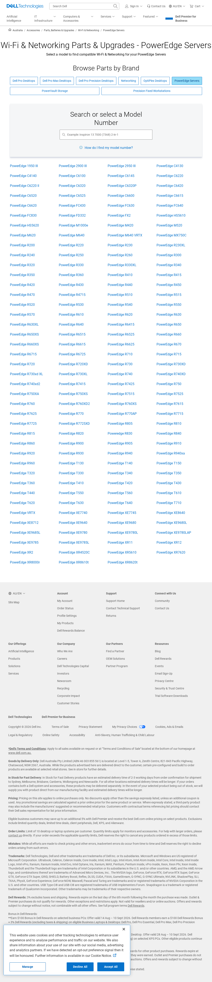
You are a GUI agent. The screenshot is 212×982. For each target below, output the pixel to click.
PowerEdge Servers (187, 80)
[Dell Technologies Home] (25, 6)
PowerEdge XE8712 (24, 523)
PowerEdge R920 (22, 453)
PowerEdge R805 (120, 424)
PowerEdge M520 (169, 225)
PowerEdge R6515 (72, 334)
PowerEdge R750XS (73, 394)
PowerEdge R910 (169, 443)
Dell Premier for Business (185, 18)
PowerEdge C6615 (170, 196)
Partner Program (117, 666)
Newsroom (64, 681)
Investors (63, 673)
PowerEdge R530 (71, 305)
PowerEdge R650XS (24, 334)
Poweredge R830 (120, 433)
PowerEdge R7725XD (74, 424)
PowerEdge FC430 (72, 206)
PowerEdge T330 (71, 473)
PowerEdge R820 (71, 433)
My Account (64, 600)
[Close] (123, 929)
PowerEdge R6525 (121, 334)
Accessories (33, 30)
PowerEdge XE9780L (123, 533)
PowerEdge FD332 (72, 215)
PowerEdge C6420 (170, 186)
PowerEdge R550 (169, 305)
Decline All (80, 966)
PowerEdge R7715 (170, 414)
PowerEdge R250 (71, 255)
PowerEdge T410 (71, 483)
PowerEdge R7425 (121, 384)
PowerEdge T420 (120, 483)
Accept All (111, 966)
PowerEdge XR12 (169, 542)
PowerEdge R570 (22, 315)
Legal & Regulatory (20, 735)
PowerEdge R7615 (170, 404)
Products (14, 658)
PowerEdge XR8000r (25, 562)
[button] (134, 6)
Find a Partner (115, 651)
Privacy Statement (90, 726)
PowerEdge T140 (120, 463)
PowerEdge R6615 (72, 344)
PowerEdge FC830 (23, 215)
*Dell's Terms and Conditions (27, 748)
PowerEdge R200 (22, 245)
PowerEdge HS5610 (171, 215)
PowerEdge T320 (22, 473)
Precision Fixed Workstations (151, 91)
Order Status (65, 608)
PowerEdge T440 (22, 493)
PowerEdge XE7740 (73, 513)
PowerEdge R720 (22, 364)
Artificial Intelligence (21, 651)
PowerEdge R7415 (72, 384)
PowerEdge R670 (169, 344)
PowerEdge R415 (169, 275)
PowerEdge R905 (120, 443)
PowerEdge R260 (120, 255)
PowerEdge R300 (169, 255)
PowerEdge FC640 (170, 206)
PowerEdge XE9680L (172, 523)
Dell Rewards (163, 658)
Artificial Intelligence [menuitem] (14, 18)
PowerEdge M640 (71, 235)
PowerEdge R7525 (170, 394)
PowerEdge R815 (22, 433)
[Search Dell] (115, 6)
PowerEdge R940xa (171, 453)
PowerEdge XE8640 (171, 513)
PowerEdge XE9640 (73, 523)
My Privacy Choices (125, 726)
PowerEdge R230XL (171, 245)
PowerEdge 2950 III (122, 166)
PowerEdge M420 (120, 225)
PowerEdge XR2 (21, 552)
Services (13, 673)
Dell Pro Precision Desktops (96, 80)
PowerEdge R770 (71, 414)
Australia (17, 30)
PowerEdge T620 (22, 503)
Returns (111, 615)
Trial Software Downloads (171, 695)
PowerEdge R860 (22, 443)
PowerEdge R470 (22, 295)
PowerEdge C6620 (23, 206)
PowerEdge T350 (169, 473)
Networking (128, 80)
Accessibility (77, 735)
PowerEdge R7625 (23, 414)
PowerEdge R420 (22, 285)
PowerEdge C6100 (72, 176)
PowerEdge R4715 (72, 295)
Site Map (13, 602)
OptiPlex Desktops (155, 80)
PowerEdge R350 (22, 275)
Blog (158, 651)
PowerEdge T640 (120, 503)
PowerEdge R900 (71, 443)
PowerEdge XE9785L (74, 542)
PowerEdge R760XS (122, 404)
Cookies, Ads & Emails (169, 726)
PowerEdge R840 (169, 433)
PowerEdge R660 (169, 334)
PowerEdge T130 (71, 463)
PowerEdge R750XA (24, 394)
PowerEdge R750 (169, 384)
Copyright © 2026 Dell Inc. (25, 726)
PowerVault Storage (55, 91)
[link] (156, 6)
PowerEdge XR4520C (74, 552)
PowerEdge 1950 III (24, 166)
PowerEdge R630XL (24, 324)
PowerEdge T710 (169, 503)
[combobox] (84, 6)
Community (162, 600)
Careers (62, 658)
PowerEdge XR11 (120, 542)
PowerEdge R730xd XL (26, 374)
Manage (27, 966)
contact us (15, 835)
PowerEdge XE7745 (122, 513)
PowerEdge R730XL (73, 374)
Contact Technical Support (123, 608)
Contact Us (162, 608)
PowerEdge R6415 (121, 324)
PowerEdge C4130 (170, 166)
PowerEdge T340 (120, 473)
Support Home (115, 600)
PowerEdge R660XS (24, 344)
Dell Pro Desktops (24, 80)
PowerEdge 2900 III (73, 166)
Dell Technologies (20, 717)
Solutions (14, 666)
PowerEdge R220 (71, 245)
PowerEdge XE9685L (25, 533)
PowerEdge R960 (22, 463)
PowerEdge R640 (71, 324)
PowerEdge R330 (71, 265)
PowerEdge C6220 (170, 176)
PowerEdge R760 (22, 404)
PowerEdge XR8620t (122, 562)
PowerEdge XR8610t (74, 562)
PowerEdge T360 (22, 483)
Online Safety (50, 735)
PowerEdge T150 (169, 463)
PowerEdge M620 (23, 235)
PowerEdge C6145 (121, 176)
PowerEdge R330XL (122, 265)
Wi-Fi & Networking (88, 30)
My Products (65, 623)
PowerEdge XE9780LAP (174, 533)
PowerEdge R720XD (73, 364)
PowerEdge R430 (71, 285)
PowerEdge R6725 (72, 354)
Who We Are (64, 651)
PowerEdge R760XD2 (74, 404)
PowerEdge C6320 (72, 186)
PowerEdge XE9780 (73, 533)
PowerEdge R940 (120, 453)
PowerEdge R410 (120, 275)
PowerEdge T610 (169, 493)
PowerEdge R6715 (23, 354)
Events (159, 666)
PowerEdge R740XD (171, 374)
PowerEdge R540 (120, 305)
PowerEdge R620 (120, 315)
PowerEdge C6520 (23, 196)
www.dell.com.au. (19, 752)
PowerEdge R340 (169, 265)
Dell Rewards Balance (71, 630)
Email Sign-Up (163, 673)
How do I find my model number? (109, 148)
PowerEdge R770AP (122, 414)
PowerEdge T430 (169, 483)
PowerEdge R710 (120, 354)
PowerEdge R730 (120, 364)
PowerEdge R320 (22, 265)
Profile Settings (67, 615)
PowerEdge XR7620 (171, 552)
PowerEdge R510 (120, 295)
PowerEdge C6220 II (24, 186)
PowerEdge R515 (169, 295)
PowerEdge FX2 (119, 215)
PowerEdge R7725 (23, 424)
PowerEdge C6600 (121, 196)
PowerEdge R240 (22, 255)
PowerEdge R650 (169, 324)
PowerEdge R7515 (121, 394)
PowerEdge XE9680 (122, 523)
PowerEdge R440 (120, 285)
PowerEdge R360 (71, 275)
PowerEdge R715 (169, 354)
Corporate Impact (68, 695)
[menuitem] (45, 19)
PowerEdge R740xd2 (25, 384)
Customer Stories (68, 703)
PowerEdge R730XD (171, 364)
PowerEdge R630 (169, 315)
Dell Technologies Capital (73, 666)
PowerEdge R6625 (121, 344)
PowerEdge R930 (71, 453)
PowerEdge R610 (71, 315)
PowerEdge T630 (71, 503)
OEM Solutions (115, 658)
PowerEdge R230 (120, 245)
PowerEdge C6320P (122, 186)
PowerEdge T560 (120, 493)
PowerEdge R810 (169, 424)
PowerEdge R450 (169, 285)
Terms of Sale (60, 726)
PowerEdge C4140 (23, 176)
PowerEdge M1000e (73, 225)
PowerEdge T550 (71, 493)
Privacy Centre (164, 681)
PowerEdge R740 (120, 374)
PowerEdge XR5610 (122, 552)
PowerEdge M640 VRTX (125, 235)
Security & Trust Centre (169, 688)
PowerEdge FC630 (121, 206)
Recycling (63, 688)
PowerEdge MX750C (171, 235)
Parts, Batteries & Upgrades (59, 30)
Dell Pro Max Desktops (57, 80)
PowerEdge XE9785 (24, 542)
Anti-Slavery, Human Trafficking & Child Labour (124, 735)
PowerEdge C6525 (72, 196)
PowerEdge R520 (22, 305)
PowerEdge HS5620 (24, 225)
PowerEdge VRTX (22, 513)
